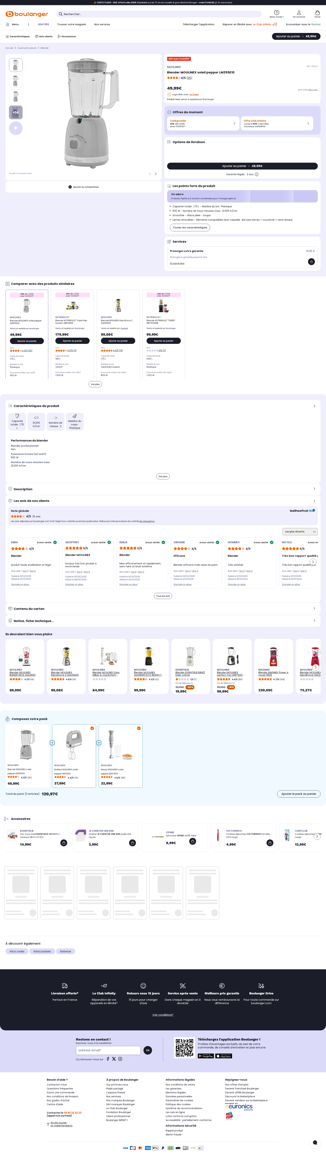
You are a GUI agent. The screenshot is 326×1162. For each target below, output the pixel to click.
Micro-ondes (17, 951)
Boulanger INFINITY (117, 1120)
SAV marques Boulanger (120, 1104)
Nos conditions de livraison (62, 1096)
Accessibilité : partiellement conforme (189, 1120)
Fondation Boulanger (118, 1112)
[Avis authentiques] (300, 511)
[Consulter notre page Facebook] (108, 1060)
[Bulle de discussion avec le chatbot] (315, 1143)
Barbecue (65, 951)
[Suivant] (155, 173)
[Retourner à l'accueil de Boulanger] (26, 14)
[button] (313, 562)
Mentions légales (176, 1092)
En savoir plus (177, 263)
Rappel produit (174, 1130)
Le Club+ (194, 94)
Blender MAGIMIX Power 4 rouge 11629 (273, 674)
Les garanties (174, 1088)
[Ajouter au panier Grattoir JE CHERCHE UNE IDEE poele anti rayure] (132, 842)
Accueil (9, 48)
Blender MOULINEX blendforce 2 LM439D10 (65, 674)
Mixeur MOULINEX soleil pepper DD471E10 (112, 771)
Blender (45, 48)
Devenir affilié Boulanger (239, 1092)
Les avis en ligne (175, 1112)
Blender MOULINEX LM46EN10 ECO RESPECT (148, 674)
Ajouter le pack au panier (298, 794)
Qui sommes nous (117, 1084)
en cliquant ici (147, 521)
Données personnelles (179, 1096)
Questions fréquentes (60, 1088)
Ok (147, 1050)
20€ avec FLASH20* (179, 58)
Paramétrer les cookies (179, 1100)
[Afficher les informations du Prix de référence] (192, 683)
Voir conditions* (163, 1015)
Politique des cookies (178, 1104)
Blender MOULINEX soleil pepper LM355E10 (19, 771)
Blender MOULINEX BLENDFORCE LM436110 (22, 674)
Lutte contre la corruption (181, 1116)
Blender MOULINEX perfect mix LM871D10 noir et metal (230, 675)
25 (189, 78)
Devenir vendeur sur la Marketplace (246, 1100)
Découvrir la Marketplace (240, 1096)
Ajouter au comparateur (86, 187)
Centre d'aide (55, 1104)
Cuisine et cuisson (27, 48)
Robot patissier (42, 951)
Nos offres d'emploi (236, 1084)
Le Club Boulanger (117, 1108)
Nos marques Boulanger (120, 1100)
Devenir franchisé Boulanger (242, 1088)
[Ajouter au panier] (311, 261)
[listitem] (15, 81)
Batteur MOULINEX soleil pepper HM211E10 (66, 771)
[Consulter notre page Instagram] (120, 1060)
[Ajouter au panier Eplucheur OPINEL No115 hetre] (192, 841)
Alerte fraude (174, 1134)
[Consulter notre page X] (114, 1060)
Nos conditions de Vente (180, 1084)
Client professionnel (118, 1116)
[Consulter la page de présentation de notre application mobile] (206, 1056)
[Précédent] (150, 173)
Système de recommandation (184, 1108)
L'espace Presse (115, 1092)
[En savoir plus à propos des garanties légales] (257, 174)
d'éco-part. (313, 90)
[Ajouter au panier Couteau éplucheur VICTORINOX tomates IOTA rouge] (270, 842)
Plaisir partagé (114, 1088)
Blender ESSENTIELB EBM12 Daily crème (190, 674)
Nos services (113, 1096)
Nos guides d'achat (58, 1100)
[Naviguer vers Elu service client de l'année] (252, 1116)
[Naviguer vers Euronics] (252, 1107)
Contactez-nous (57, 1084)
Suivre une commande (60, 1092)
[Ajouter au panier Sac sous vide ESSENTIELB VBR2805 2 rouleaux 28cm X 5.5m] (63, 842)
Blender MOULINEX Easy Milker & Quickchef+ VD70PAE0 (106, 675)
